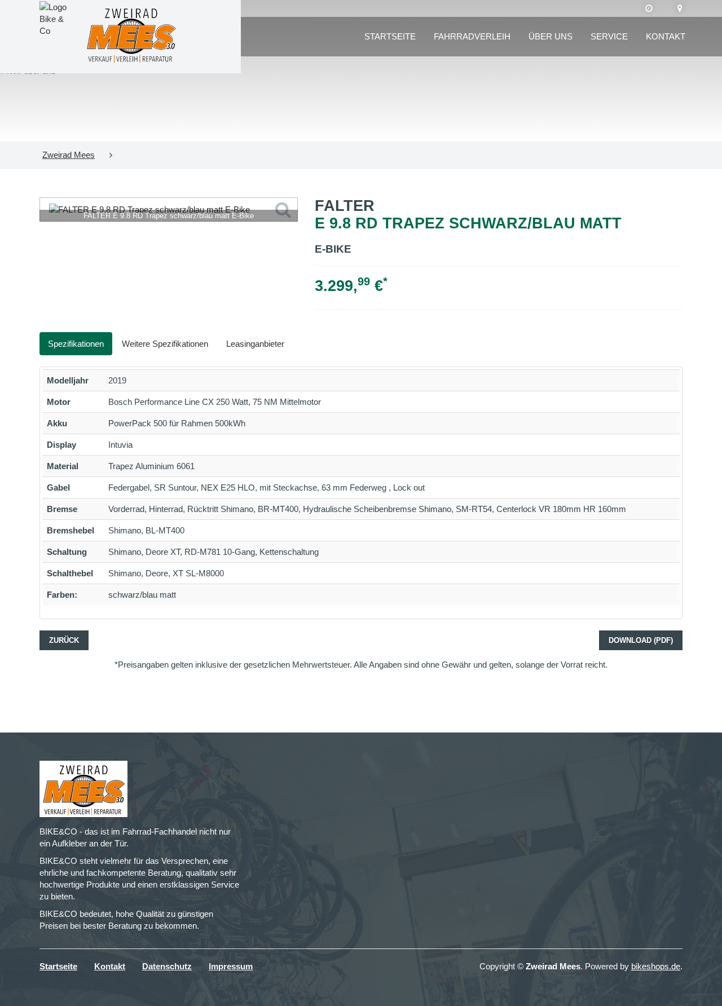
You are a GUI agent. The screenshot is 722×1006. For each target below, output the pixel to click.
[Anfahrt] (680, 8)
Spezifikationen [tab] (76, 343)
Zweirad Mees (68, 155)
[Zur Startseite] (131, 36)
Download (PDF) (641, 640)
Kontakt (665, 36)
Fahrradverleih (472, 36)
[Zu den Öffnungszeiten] (649, 8)
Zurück (64, 640)
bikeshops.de (655, 966)
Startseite (390, 36)
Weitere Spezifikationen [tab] (165, 343)
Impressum (231, 966)
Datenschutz (167, 966)
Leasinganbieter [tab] (255, 343)
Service (609, 36)
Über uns (551, 36)
